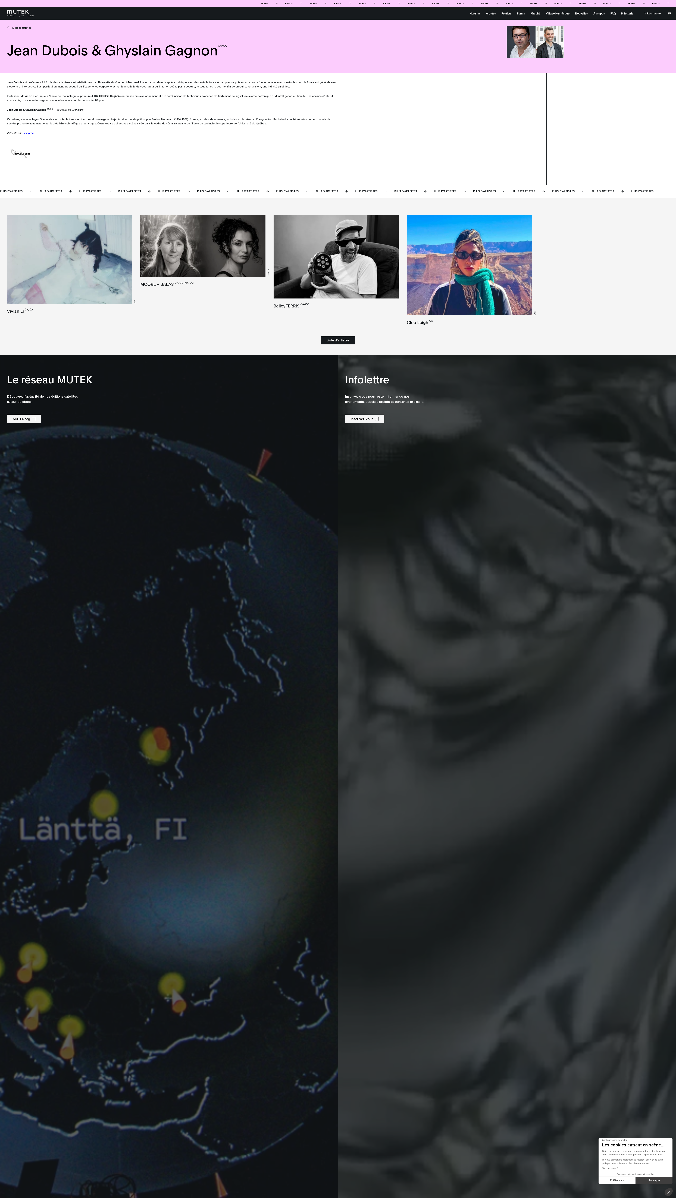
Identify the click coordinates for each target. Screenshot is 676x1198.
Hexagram (28, 132)
